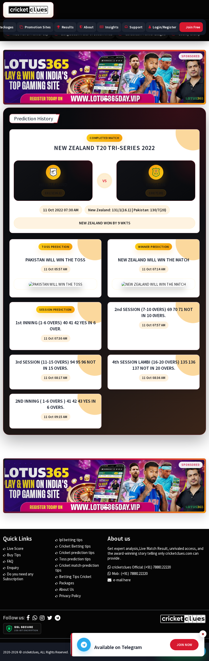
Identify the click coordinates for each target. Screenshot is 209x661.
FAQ (10, 561)
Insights (112, 27)
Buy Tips (14, 554)
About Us (66, 589)
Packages (66, 583)
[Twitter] (49, 617)
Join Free (193, 27)
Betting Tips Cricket (75, 576)
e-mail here (121, 579)
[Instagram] (42, 617)
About (89, 27)
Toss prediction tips (75, 558)
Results (68, 27)
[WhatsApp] (34, 617)
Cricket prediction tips (77, 552)
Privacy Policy (70, 595)
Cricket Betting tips (75, 546)
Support (135, 27)
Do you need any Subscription (18, 576)
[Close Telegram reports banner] (202, 633)
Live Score (15, 548)
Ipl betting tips (71, 539)
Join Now (184, 645)
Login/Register (164, 27)
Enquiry (13, 567)
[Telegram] (57, 617)
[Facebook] (28, 617)
